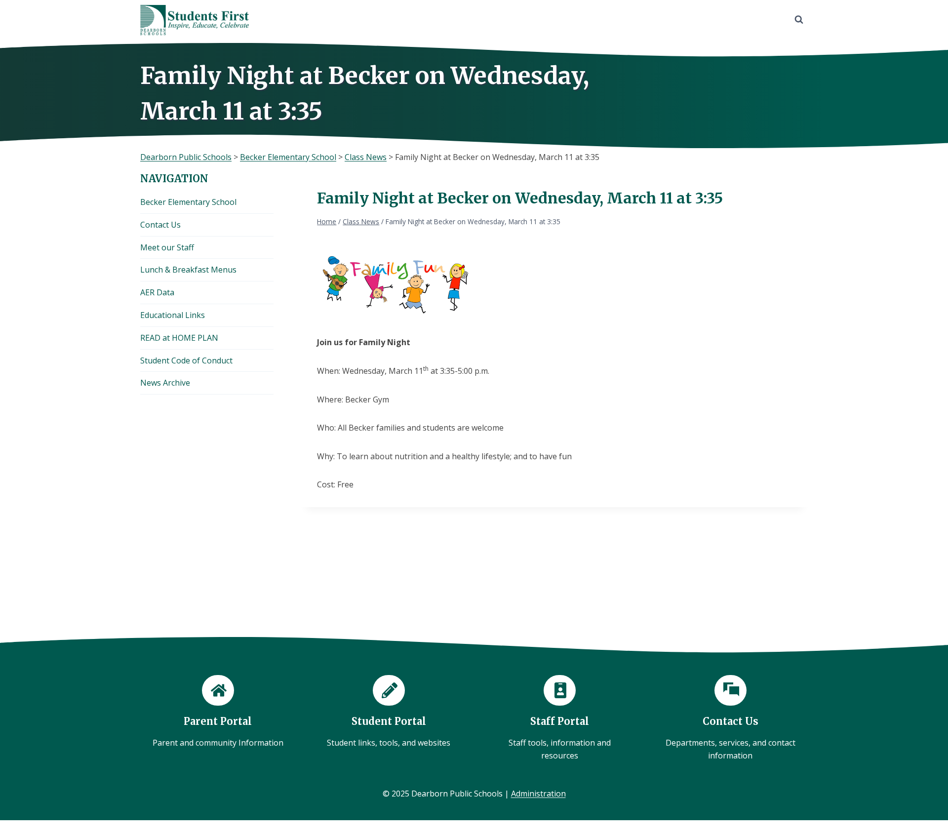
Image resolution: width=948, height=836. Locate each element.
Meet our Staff (167, 247)
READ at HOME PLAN (179, 337)
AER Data (157, 292)
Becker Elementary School (188, 202)
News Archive (165, 382)
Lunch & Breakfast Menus (188, 269)
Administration (538, 793)
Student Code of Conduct (186, 360)
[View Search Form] (799, 20)
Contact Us (160, 224)
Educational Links (172, 315)
